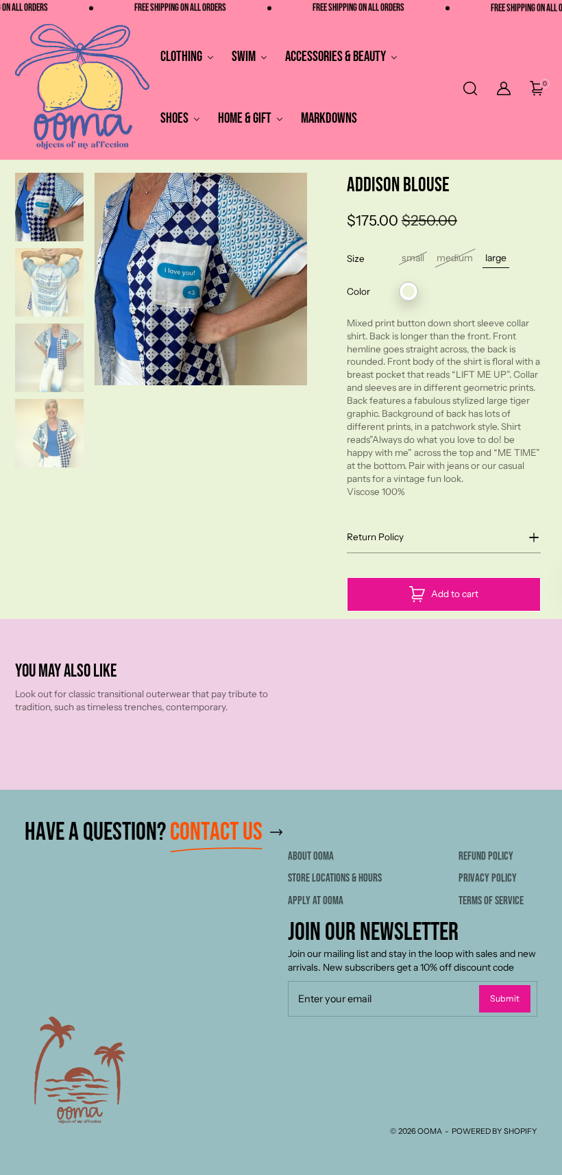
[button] (470, 88)
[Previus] (87, 319)
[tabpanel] (49, 210)
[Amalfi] (408, 291)
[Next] (314, 319)
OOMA (429, 1131)
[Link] (276, 832)
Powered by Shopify (494, 1131)
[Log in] (504, 88)
